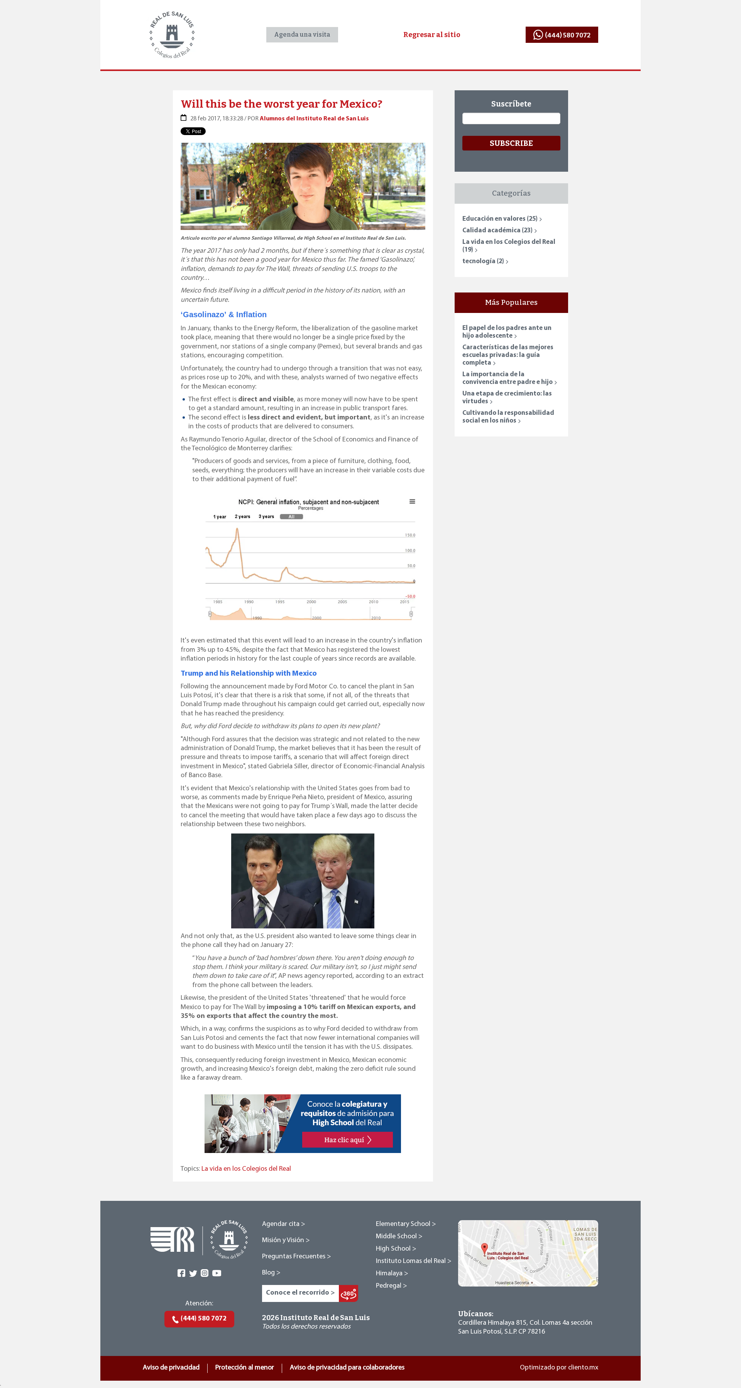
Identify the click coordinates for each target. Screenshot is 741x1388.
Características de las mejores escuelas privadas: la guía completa (507, 355)
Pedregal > (391, 1286)
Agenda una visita (302, 34)
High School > (396, 1249)
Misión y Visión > (286, 1240)
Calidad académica (497, 230)
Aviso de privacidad (171, 1367)
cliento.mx (583, 1367)
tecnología (483, 261)
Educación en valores (500, 219)
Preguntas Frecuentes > (296, 1256)
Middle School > (399, 1236)
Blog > (271, 1273)
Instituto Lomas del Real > (414, 1261)
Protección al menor (244, 1367)
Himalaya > (392, 1273)
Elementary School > (406, 1224)
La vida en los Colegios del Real (246, 1169)
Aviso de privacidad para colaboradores (347, 1367)
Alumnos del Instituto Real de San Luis (314, 119)
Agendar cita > (283, 1224)
